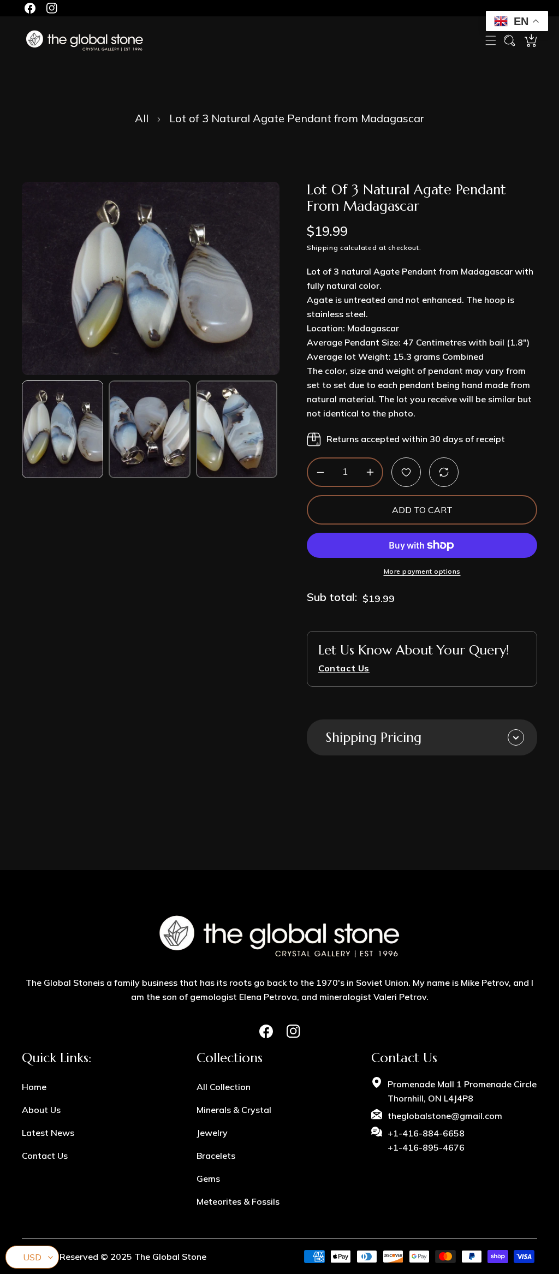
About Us (41, 1109)
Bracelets (216, 1155)
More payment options (422, 571)
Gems (208, 1178)
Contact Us (45, 1155)
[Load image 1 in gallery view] (62, 429)
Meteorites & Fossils (238, 1201)
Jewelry (212, 1132)
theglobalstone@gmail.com (445, 1115)
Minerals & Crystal (234, 1109)
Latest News (48, 1132)
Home (34, 1086)
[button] (490, 40)
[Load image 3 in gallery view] (236, 429)
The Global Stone (170, 1256)
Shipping (322, 247)
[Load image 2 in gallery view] (149, 429)
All (141, 118)
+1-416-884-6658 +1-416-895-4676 (426, 1140)
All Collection (224, 1086)
